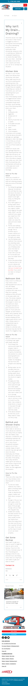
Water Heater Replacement (9, 661)
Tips (7, 570)
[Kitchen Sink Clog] (14, 593)
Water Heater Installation (9, 663)
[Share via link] (17, 575)
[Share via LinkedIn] (13, 575)
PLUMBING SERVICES (7, 653)
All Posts (6, 15)
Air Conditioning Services (9, 643)
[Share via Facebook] (6, 575)
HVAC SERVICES (6, 641)
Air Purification (6, 648)
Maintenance (9, 568)
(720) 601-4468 (15, 1)
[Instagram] (6, 637)
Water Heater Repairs (8, 658)
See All (20, 585)
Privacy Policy (4, 681)
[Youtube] (8, 637)
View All (4, 651)
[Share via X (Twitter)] (9, 575)
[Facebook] (3, 637)
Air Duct (14, 15)
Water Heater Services (8, 656)
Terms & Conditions (6, 683)
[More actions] (21, 23)
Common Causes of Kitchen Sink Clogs (12, 602)
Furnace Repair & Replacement (10, 646)
